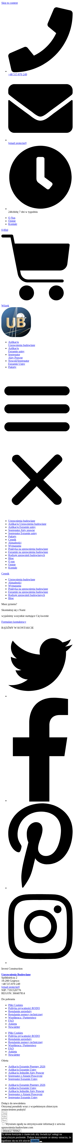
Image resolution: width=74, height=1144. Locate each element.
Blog (11, 558)
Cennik (12, 539)
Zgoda (35, 1140)
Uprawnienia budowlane (21, 520)
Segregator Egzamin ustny (22, 533)
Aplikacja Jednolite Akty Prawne (26, 1072)
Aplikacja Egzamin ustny (22, 527)
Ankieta (12, 1023)
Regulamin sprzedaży (20, 1011)
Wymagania (14, 545)
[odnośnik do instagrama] (40, 962)
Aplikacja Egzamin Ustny (22, 1069)
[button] (37, 444)
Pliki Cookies (15, 1005)
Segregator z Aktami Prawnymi (25, 1075)
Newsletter (14, 1026)
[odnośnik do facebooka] (40, 800)
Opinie (12, 564)
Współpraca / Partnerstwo (22, 1017)
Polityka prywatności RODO (24, 1008)
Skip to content (9, 2)
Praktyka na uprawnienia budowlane (28, 548)
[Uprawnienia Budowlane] (16, 336)
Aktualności (14, 542)
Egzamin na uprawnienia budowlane (28, 552)
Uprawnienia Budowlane (16, 974)
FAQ (11, 1020)
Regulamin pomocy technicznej (25, 1014)
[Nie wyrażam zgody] (40, 1141)
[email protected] (10, 987)
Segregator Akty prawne (21, 530)
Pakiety (12, 536)
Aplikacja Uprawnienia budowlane (27, 523)
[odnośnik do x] (40, 696)
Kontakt (12, 567)
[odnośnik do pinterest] (40, 887)
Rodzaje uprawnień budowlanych (26, 555)
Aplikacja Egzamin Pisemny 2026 (26, 1066)
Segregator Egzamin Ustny (23, 1079)
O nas (11, 561)
